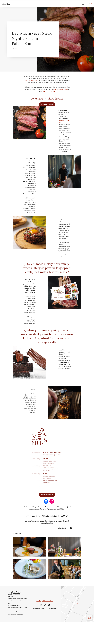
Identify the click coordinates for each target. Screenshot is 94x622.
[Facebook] (40, 605)
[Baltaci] (15, 4)
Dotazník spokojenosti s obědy (17, 607)
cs (89, 4)
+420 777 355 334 (49, 91)
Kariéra (10, 596)
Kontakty (11, 610)
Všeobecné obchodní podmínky (17, 598)
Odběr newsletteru (14, 605)
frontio (48, 610)
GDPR (9, 603)
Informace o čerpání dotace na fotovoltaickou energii (17, 613)
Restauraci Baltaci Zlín (31, 80)
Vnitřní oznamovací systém (16, 601)
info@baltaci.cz (44, 600)
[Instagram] (45, 605)
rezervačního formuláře (60, 89)
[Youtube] (49, 605)
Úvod (9, 594)
